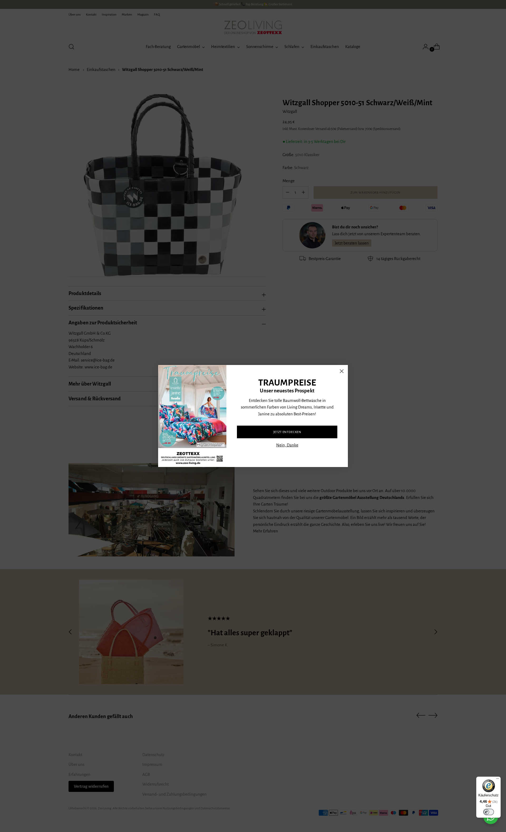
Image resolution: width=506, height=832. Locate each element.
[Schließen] (342, 371)
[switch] (488, 812)
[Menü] (497, 780)
